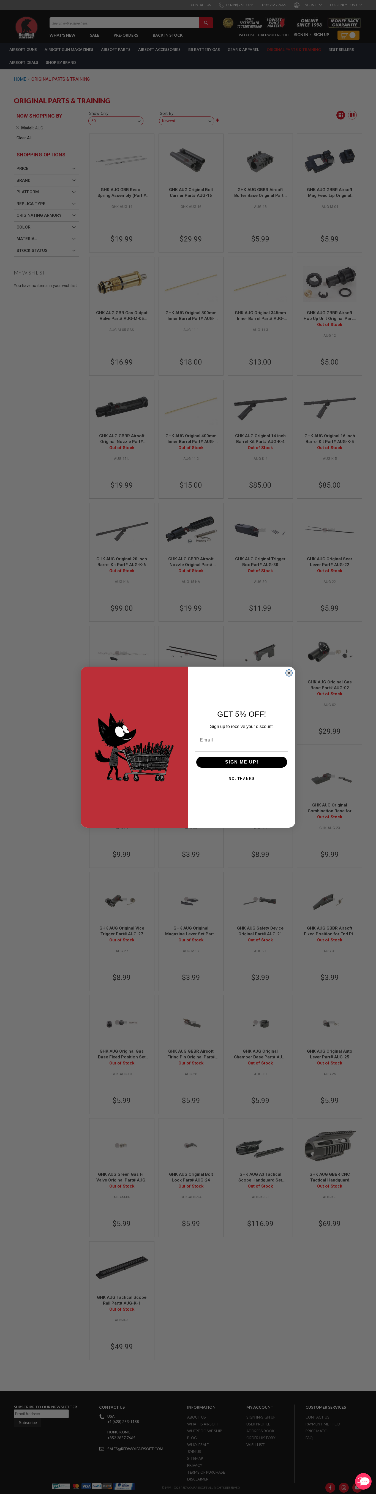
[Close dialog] (289, 673)
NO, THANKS (242, 779)
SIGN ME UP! (241, 762)
